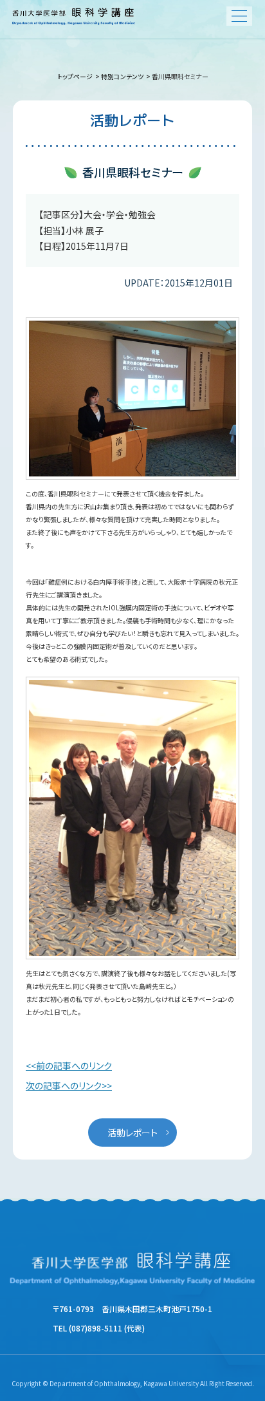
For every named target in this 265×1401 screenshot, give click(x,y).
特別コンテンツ (122, 76)
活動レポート (132, 1132)
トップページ (75, 76)
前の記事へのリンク (74, 1065)
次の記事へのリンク (64, 1085)
